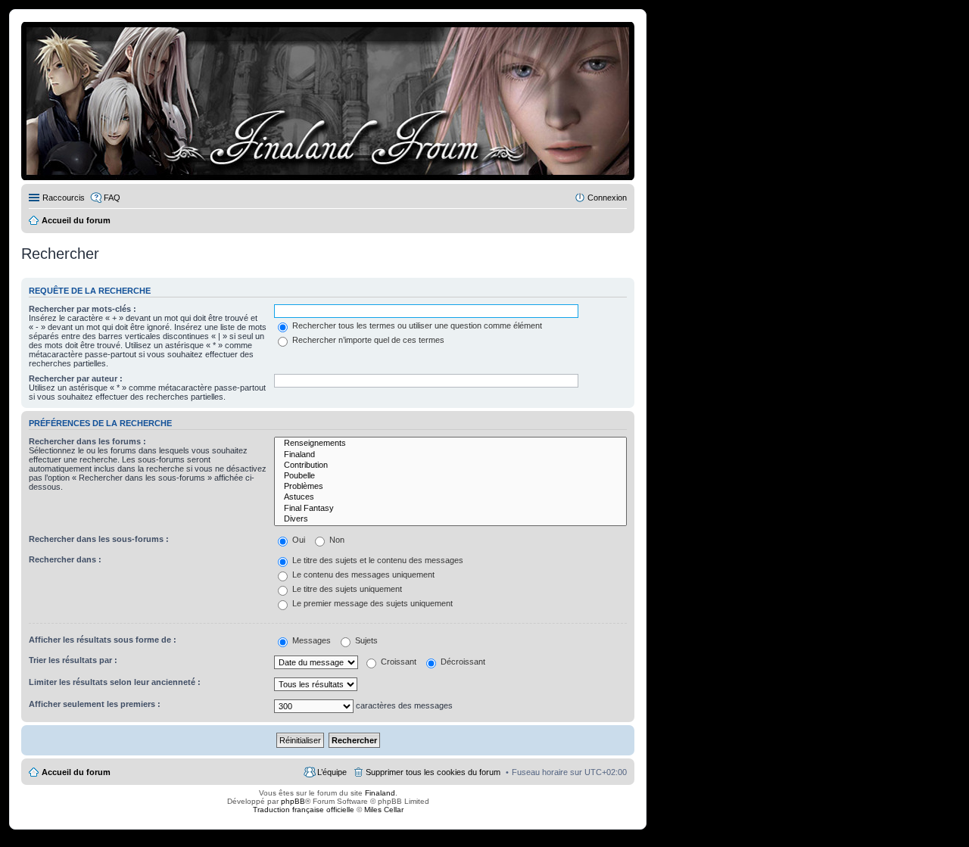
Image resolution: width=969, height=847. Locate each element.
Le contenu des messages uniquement (362, 574)
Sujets (365, 640)
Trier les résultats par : (73, 660)
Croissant (397, 661)
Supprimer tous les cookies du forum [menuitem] (433, 772)
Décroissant (461, 661)
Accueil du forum (76, 772)
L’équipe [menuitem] (332, 772)
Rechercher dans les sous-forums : (99, 538)
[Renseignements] (450, 443)
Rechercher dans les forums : (87, 441)
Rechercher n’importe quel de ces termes (367, 339)
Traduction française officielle (303, 809)
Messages (310, 640)
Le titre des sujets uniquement (346, 588)
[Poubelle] (450, 476)
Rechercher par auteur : (76, 378)
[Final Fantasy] (450, 508)
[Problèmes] (450, 486)
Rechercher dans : (65, 559)
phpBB (293, 801)
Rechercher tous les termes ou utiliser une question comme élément (416, 325)
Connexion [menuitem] (607, 197)
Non (335, 539)
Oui (297, 539)
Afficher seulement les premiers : (94, 703)
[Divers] (450, 519)
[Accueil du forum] (327, 101)
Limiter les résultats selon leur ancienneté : (115, 682)
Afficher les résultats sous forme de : (102, 639)
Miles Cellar (383, 809)
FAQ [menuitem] (112, 197)
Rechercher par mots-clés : (82, 308)
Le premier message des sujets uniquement (371, 603)
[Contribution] (450, 465)
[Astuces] (450, 497)
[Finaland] (450, 455)
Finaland (380, 793)
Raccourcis (63, 197)
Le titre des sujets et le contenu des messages (376, 560)
